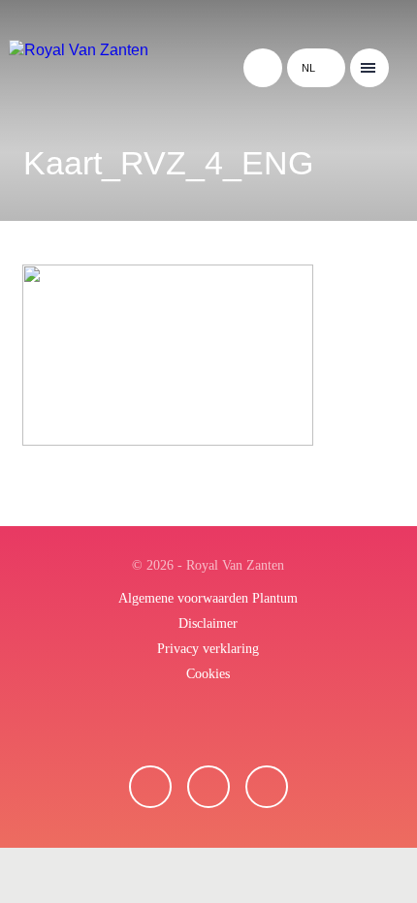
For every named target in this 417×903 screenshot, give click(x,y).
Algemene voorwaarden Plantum (208, 598)
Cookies (208, 674)
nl (308, 68)
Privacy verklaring (208, 648)
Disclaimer (208, 623)
